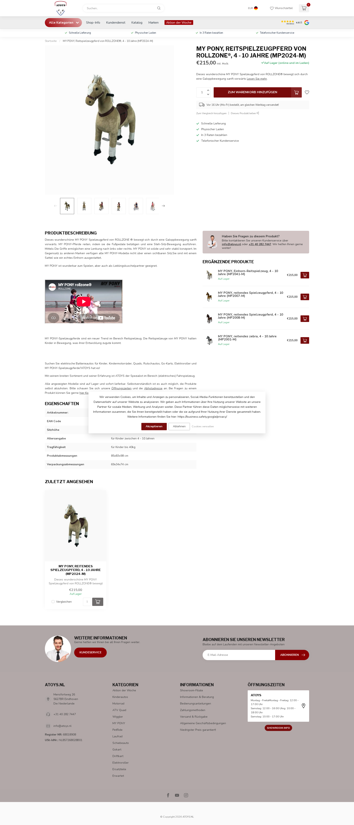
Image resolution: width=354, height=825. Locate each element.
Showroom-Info (278, 728)
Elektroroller (120, 763)
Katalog (136, 22)
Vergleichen (64, 601)
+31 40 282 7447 (260, 244)
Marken (153, 22)
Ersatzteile (119, 769)
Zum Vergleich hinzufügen (211, 113)
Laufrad (117, 736)
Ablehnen (179, 426)
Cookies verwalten (203, 426)
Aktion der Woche (179, 22)
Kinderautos (120, 697)
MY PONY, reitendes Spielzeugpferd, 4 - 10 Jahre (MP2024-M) (75, 570)
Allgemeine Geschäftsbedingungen (203, 723)
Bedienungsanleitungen (195, 704)
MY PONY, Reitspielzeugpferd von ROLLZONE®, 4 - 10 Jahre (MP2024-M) (108, 41)
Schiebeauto (120, 743)
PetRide (117, 730)
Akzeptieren (154, 426)
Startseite (51, 41)
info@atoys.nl (231, 244)
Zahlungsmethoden (192, 710)
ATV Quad (119, 710)
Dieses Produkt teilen (243, 113)
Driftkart (117, 756)
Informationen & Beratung (197, 697)
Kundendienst (115, 22)
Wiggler (117, 717)
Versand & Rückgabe (194, 717)
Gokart (116, 749)
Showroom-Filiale (191, 690)
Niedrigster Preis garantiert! (198, 730)
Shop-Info (93, 22)
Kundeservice (90, 652)
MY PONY (118, 723)
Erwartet (118, 776)
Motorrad (118, 704)
